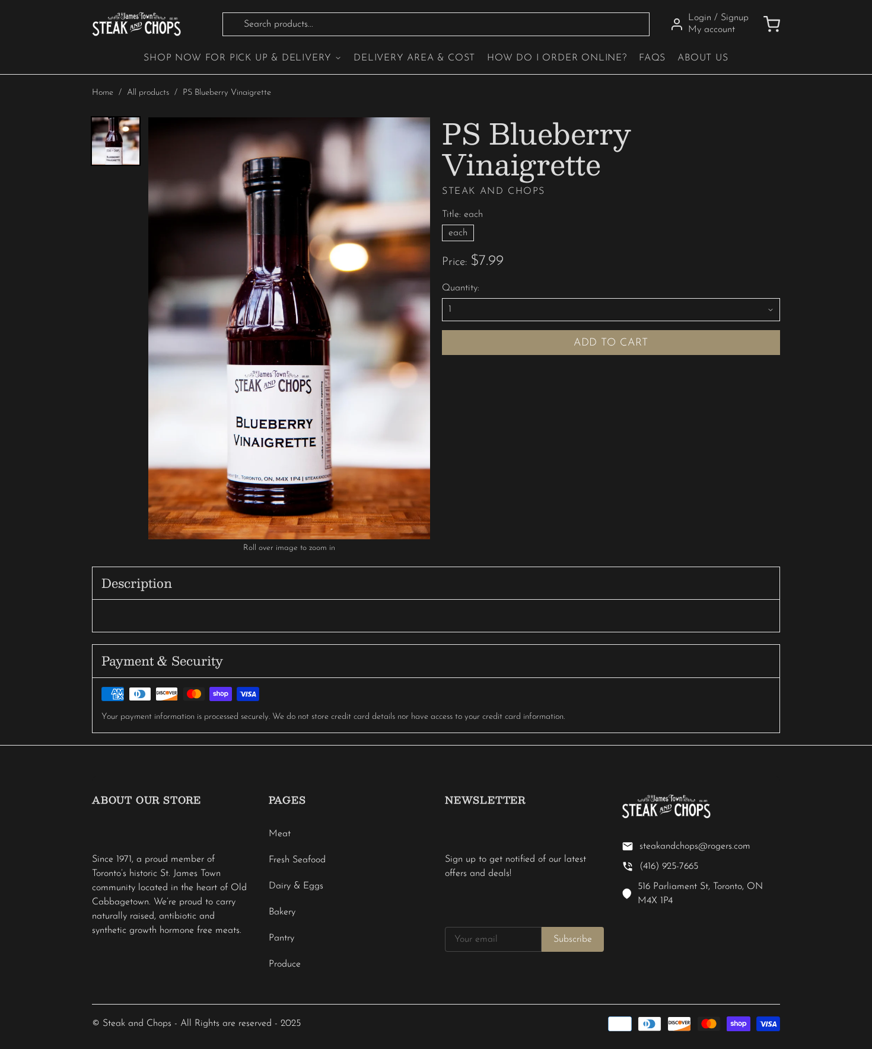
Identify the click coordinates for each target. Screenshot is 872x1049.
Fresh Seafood (297, 860)
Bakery (282, 912)
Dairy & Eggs (296, 886)
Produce (285, 964)
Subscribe (572, 939)
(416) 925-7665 (668, 866)
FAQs (652, 58)
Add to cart (611, 343)
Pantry (281, 938)
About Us (702, 58)
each (457, 233)
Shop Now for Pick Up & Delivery (238, 58)
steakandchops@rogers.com (694, 846)
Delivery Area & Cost (414, 58)
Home (102, 92)
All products (148, 92)
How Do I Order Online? (557, 58)
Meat (280, 834)
